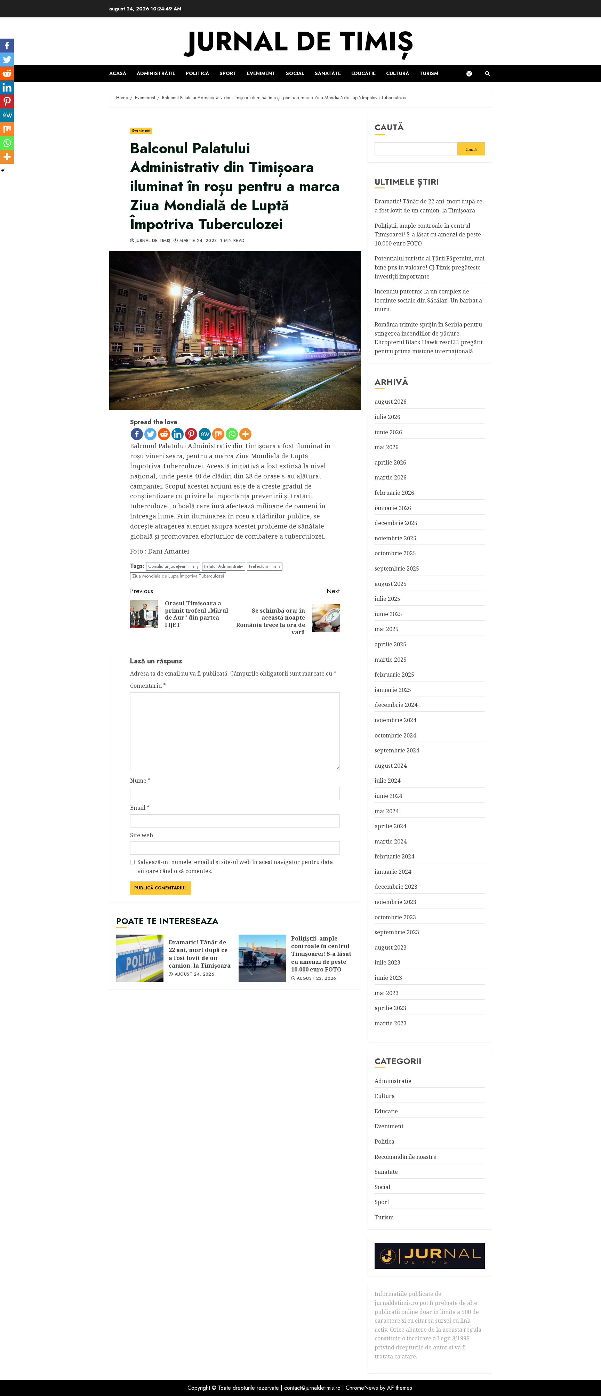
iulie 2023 (387, 962)
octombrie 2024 (395, 735)
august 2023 (391, 947)
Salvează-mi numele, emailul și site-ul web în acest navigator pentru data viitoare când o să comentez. (235, 866)
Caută (389, 127)
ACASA (117, 73)
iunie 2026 (388, 432)
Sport (228, 73)
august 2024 (391, 765)
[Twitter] (150, 434)
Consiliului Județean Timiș (173, 566)
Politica (197, 73)
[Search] (487, 73)
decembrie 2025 (396, 523)
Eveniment (261, 73)
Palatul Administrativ (223, 566)
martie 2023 (391, 1023)
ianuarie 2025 (393, 690)
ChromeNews (362, 1388)
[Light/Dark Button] (473, 73)
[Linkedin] (177, 434)
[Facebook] (137, 434)
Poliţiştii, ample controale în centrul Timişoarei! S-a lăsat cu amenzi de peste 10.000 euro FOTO (262, 958)
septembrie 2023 (397, 932)
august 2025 (391, 584)
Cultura (397, 73)
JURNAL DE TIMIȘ (300, 41)
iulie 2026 (387, 417)
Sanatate (328, 73)
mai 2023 (387, 993)
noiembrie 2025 (395, 538)
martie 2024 (391, 841)
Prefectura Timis (264, 566)
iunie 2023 (388, 978)
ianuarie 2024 (393, 871)
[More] (245, 434)
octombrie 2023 (395, 917)
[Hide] (3, 170)
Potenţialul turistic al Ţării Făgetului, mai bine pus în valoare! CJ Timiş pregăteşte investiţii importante (429, 267)
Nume (140, 780)
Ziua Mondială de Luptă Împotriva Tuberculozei (178, 576)
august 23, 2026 (316, 979)
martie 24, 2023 (198, 241)
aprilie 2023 (390, 1008)
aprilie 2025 (390, 644)
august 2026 (391, 401)
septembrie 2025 (397, 568)
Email (140, 808)
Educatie (363, 73)
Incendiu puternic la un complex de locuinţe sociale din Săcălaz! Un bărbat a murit (428, 300)
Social (295, 73)
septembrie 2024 (397, 750)
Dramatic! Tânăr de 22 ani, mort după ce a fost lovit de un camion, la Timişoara (139, 958)
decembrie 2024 (396, 705)
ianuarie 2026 (393, 508)
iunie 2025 (388, 614)
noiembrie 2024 (395, 720)
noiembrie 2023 (395, 902)
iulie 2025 (387, 599)
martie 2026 (391, 477)
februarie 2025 (394, 674)
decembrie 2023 (396, 886)
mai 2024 (387, 811)
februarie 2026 (394, 493)
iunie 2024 (388, 796)
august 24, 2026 (194, 974)
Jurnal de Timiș (153, 241)
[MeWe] (205, 434)
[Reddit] (164, 434)
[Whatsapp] (232, 434)
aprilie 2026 (390, 462)
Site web (141, 835)
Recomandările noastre (405, 1157)
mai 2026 (387, 447)
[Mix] (218, 434)
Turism (428, 73)
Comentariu (148, 685)
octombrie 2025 (395, 553)
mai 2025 (387, 629)
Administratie (156, 73)
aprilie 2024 (390, 826)
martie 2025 (391, 659)
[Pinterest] (191, 434)
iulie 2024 (387, 780)
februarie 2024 (394, 856)
